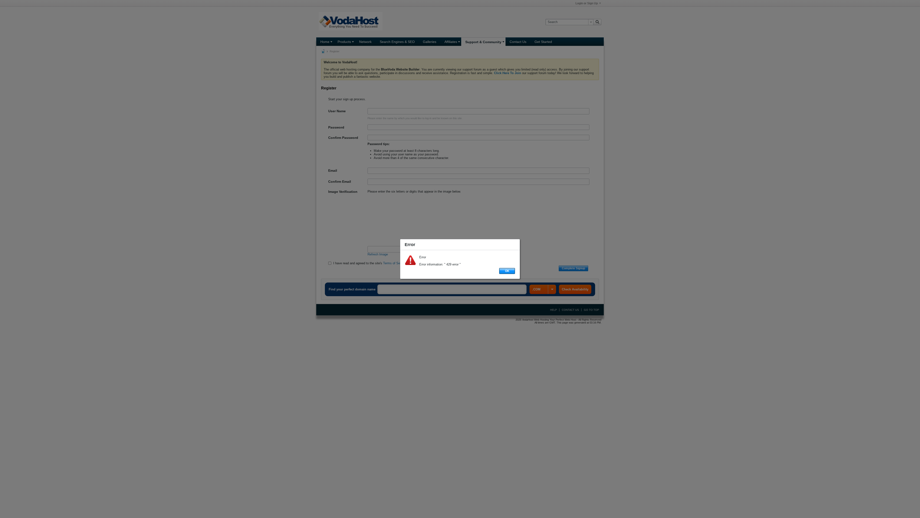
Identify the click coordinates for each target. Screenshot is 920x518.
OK (507, 271)
